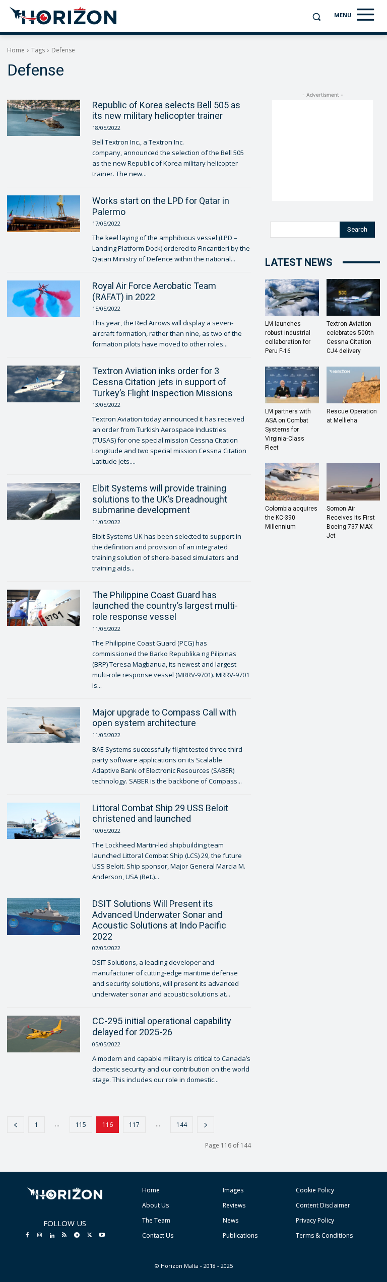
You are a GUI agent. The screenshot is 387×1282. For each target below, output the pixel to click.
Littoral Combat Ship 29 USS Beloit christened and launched (160, 813)
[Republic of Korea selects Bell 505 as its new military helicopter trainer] (43, 118)
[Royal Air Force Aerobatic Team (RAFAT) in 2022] (43, 298)
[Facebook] (27, 1236)
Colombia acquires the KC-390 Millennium (291, 517)
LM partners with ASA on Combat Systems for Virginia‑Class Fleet (288, 429)
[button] (316, 17)
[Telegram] (77, 1236)
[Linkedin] (52, 1236)
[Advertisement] (322, 150)
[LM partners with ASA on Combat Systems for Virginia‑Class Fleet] (292, 385)
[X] (90, 1236)
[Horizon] (63, 16)
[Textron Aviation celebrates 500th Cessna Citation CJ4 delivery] (353, 297)
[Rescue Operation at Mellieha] (353, 385)
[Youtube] (102, 1236)
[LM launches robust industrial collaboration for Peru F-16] (292, 297)
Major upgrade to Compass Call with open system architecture (164, 718)
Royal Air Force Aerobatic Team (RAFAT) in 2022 (154, 291)
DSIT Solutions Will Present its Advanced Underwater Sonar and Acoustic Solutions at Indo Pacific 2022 (159, 920)
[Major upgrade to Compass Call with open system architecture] (43, 725)
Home (16, 50)
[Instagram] (40, 1236)
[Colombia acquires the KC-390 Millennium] (292, 481)
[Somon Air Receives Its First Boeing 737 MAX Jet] (353, 481)
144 (181, 1124)
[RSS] (64, 1236)
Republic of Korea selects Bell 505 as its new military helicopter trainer (166, 110)
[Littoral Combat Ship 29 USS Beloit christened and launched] (43, 821)
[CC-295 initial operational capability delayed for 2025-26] (43, 1034)
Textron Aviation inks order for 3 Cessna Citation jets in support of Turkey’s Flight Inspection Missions (162, 382)
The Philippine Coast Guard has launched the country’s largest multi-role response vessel (165, 606)
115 (81, 1124)
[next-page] (205, 1124)
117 (134, 1124)
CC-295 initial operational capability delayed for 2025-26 (161, 1026)
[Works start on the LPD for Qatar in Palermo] (43, 213)
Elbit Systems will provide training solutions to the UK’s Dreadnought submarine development (159, 499)
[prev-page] (15, 1124)
